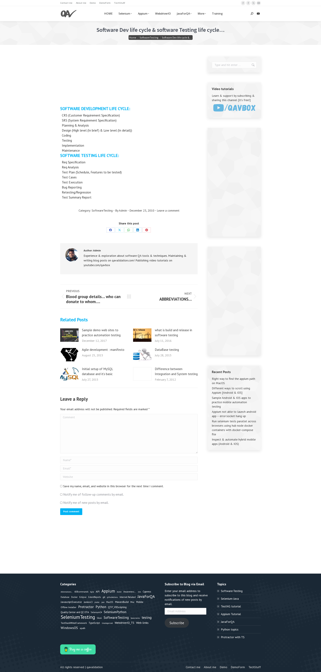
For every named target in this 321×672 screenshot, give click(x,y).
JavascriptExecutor (71, 602)
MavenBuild (122, 602)
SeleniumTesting (78, 617)
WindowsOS (69, 628)
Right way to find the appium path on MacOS (233, 381)
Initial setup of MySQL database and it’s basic (97, 371)
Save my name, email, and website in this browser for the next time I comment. (113, 486)
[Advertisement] (129, 80)
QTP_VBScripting (117, 607)
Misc (132, 602)
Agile (92, 592)
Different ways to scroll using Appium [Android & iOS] (231, 390)
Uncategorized (107, 623)
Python (101, 607)
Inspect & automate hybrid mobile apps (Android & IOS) (234, 442)
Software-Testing (232, 591)
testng (147, 617)
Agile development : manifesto (103, 350)
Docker (74, 597)
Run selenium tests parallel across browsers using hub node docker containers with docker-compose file (234, 427)
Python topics (229, 629)
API (98, 591)
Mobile (139, 602)
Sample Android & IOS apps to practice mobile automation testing (231, 402)
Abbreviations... (67, 592)
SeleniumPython (115, 612)
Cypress (147, 591)
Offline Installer (68, 607)
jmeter (96, 602)
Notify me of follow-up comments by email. (93, 494)
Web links (142, 623)
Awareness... (129, 591)
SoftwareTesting (102, 210)
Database (65, 597)
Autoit (119, 592)
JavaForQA (146, 596)
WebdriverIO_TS (124, 623)
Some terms (135, 618)
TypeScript (94, 622)
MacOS (109, 602)
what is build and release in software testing (173, 332)
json (102, 602)
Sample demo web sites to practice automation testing (101, 332)
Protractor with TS (232, 637)
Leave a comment (168, 210)
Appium (108, 591)
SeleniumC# (96, 612)
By (121, 210)
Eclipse (82, 597)
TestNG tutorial (231, 606)
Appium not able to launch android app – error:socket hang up (234, 414)
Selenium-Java (230, 599)
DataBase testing (167, 350)
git (104, 597)
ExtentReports (94, 597)
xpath (82, 628)
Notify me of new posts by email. (86, 503)
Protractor (86, 607)
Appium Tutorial (231, 614)
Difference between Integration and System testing (176, 371)
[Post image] (69, 335)
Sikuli (99, 618)
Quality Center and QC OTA (75, 612)
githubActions (112, 597)
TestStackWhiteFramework (74, 622)
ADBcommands (81, 591)
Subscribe (177, 623)
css (139, 591)
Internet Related (128, 597)
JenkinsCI (88, 602)
